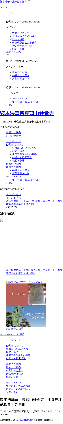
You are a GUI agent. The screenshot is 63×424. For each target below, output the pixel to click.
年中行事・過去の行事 (18, 386)
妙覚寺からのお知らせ (18, 389)
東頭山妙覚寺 (26, 419)
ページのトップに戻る (12, 334)
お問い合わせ (13, 135)
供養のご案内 (13, 52)
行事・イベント (20, 98)
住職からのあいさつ (17, 349)
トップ (9, 13)
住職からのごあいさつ (24, 36)
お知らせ (11, 105)
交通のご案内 (13, 132)
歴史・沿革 (18, 39)
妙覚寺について (20, 33)
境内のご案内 (19, 72)
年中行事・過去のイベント (27, 102)
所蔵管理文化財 (20, 78)
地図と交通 (18, 49)
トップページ (13, 141)
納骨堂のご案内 (20, 75)
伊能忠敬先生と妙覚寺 (24, 42)
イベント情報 (13, 197)
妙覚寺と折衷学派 (22, 45)
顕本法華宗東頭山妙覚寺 (13, 1)
